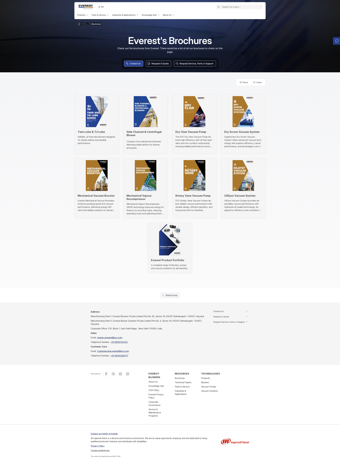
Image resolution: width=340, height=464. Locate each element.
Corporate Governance (154, 403)
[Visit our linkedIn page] (120, 373)
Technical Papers (183, 382)
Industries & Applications (181, 392)
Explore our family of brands (104, 433)
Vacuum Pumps (208, 386)
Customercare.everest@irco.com (113, 351)
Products (205, 378)
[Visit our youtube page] (113, 373)
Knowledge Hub (156, 386)
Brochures (180, 378)
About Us (153, 381)
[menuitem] (83, 15)
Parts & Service (182, 386)
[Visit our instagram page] (127, 373)
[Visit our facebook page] (106, 373)
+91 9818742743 (119, 342)
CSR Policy (153, 390)
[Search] (218, 7)
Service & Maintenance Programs (154, 412)
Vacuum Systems (209, 391)
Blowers (205, 382)
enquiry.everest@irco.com (109, 337)
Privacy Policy (98, 446)
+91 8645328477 (119, 355)
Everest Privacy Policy (156, 396)
